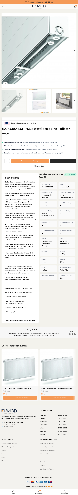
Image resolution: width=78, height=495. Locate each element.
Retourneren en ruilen (47, 443)
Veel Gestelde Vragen (47, 469)
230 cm (14, 333)
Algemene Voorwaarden (47, 450)
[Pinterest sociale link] (72, 334)
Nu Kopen (63, 161)
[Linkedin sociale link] (75, 334)
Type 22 (51, 335)
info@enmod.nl (8, 426)
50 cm (20, 333)
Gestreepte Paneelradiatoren (32, 333)
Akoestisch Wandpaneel (9, 443)
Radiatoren (37, 330)
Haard (3, 457)
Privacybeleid (44, 454)
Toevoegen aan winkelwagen (30, 161)
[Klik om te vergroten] (5, 84)
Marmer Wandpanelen (8, 447)
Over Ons (43, 462)
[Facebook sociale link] (74, 331)
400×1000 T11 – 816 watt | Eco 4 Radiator (17, 388)
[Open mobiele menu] (3, 7)
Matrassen (5, 461)
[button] (20, 398)
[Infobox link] (39, 2)
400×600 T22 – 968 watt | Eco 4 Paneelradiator (56, 388)
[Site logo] (39, 6)
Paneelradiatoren (34, 335)
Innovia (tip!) (47, 333)
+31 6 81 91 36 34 (9, 424)
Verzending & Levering (47, 447)
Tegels (4, 450)
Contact (42, 465)
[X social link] (70, 334)
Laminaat (4, 454)
